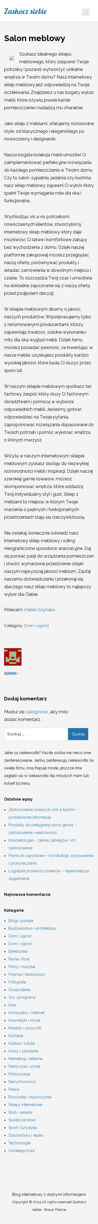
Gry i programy (22, 997)
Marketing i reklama (25, 1058)
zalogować (37, 711)
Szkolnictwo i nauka (25, 1135)
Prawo (13, 1089)
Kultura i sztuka (21, 1043)
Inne (12, 1005)
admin (10, 673)
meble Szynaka (40, 609)
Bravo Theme (55, 1210)
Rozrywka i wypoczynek (30, 1097)
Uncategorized (21, 1150)
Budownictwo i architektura (32, 928)
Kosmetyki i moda (24, 1020)
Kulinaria (15, 1036)
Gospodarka (19, 990)
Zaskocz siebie (25, 11)
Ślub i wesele (20, 1112)
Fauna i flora (18, 959)
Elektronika (17, 951)
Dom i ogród (36, 625)
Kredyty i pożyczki (24, 1028)
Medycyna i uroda (24, 1066)
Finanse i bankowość (26, 974)
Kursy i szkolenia (23, 1051)
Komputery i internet (26, 1013)
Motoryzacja (19, 1074)
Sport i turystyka (22, 1127)
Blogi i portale (20, 921)
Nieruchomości (21, 1081)
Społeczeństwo (22, 1120)
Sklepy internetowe (25, 1104)
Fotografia (17, 982)
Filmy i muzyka (21, 967)
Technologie (19, 1143)
